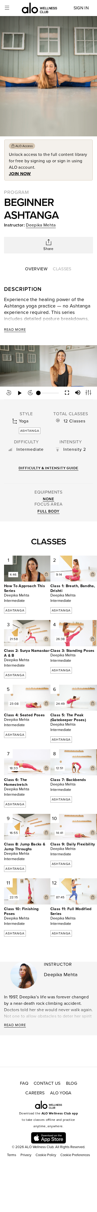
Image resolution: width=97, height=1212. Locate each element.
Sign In (81, 8)
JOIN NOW (20, 173)
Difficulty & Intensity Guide (48, 468)
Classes (62, 269)
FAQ (24, 1083)
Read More (15, 330)
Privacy (25, 1155)
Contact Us (47, 1083)
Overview (36, 269)
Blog (71, 1083)
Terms (11, 1155)
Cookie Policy (46, 1155)
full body (48, 511)
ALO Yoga (61, 1093)
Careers (34, 1093)
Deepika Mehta (41, 225)
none (48, 499)
